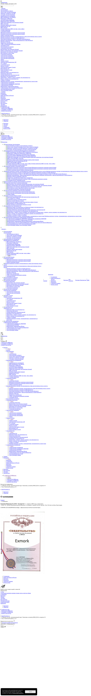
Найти (2, 626)
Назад (9, 348)
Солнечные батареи (14, 380)
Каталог (8, 350)
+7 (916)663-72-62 (7, 109)
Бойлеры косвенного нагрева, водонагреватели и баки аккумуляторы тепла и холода (29, 388)
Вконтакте (5, 119)
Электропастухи (13, 433)
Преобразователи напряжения (16, 362)
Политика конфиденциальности (10, 622)
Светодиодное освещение (15, 412)
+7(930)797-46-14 (6, 110)
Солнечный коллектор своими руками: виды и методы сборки (16, 593)
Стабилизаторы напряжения (16, 447)
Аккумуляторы (12, 354)
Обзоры (2, 597)
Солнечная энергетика (14, 402)
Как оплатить (4, 599)
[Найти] (2, 7)
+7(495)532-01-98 (5, 107)
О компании (4, 594)
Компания (8, 460)
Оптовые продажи (5, 600)
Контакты (3, 595)
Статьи (2, 591)
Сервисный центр (5, 602)
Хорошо (30, 691)
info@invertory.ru (6, 113)
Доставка (3, 598)
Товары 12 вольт (13, 420)
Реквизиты (3, 603)
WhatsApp (5, 121)
